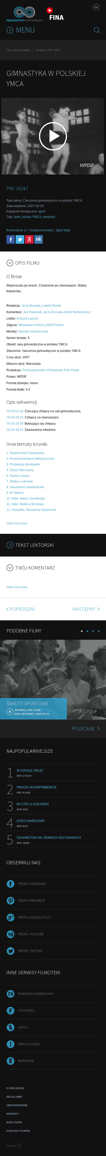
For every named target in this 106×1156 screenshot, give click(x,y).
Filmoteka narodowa (35, 993)
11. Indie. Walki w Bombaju (25, 504)
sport (41, 211)
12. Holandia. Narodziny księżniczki (31, 510)
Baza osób (14, 1122)
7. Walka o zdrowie (19, 481)
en (96, 7)
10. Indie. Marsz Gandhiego (25, 498)
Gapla (23, 1027)
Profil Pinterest (31, 900)
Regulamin (14, 1096)
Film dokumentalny (18, 50)
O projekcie (15, 1088)
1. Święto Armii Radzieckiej (25, 453)
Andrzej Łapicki (27, 318)
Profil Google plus (34, 917)
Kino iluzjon (28, 1044)
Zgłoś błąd (63, 230)
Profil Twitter (30, 950)
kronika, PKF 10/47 (48, 50)
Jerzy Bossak (30, 305)
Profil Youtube (31, 934)
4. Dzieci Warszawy (20, 470)
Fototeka (26, 1010)
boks (17, 217)
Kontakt (12, 1113)
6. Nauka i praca (17, 476)
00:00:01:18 (15, 411)
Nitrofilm (26, 1060)
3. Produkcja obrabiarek (23, 464)
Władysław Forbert (31, 325)
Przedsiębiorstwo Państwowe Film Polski (50, 370)
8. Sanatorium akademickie (25, 487)
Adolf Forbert (55, 325)
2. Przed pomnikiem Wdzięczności (30, 459)
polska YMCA (31, 217)
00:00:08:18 (15, 417)
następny (84, 609)
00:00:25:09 (15, 423)
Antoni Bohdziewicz (77, 312)
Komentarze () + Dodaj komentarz (30, 230)
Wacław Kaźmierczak (33, 331)
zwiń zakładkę (17, 523)
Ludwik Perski (51, 305)
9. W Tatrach (15, 493)
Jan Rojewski (32, 312)
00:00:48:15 (15, 430)
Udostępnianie (17, 1105)
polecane (83, 728)
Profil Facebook (32, 883)
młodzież (49, 217)
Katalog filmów (18, 1130)
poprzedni (22, 609)
